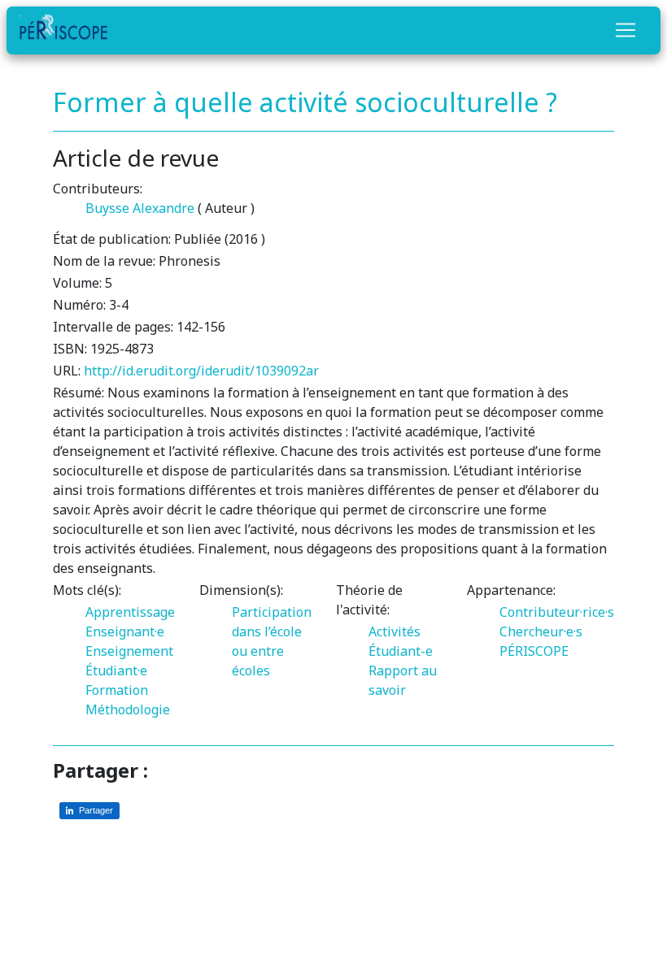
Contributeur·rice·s (556, 612)
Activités (394, 631)
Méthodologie (127, 709)
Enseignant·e (124, 631)
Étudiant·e (116, 670)
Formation (116, 690)
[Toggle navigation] (625, 30)
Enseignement (129, 651)
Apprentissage (130, 612)
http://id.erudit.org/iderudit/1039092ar (201, 371)
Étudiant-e (400, 651)
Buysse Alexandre (139, 208)
